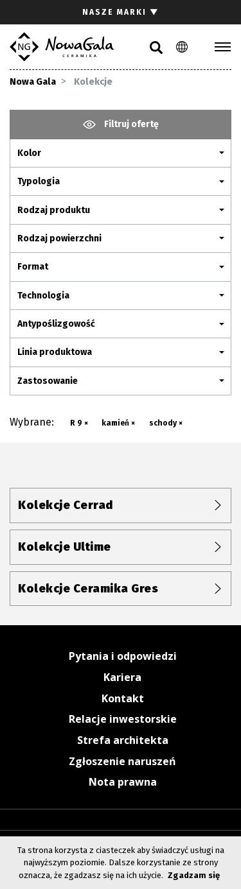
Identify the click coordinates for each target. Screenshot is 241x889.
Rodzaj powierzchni (59, 238)
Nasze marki (120, 12)
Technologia (43, 295)
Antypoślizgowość (56, 323)
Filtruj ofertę (130, 124)
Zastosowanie (47, 380)
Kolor (29, 153)
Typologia (38, 181)
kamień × (118, 423)
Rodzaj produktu (53, 210)
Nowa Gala (33, 81)
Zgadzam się (194, 875)
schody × (166, 423)
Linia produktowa (54, 352)
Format (32, 266)
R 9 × (79, 423)
